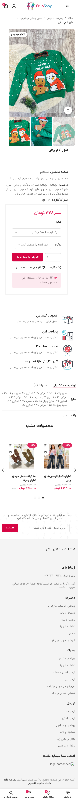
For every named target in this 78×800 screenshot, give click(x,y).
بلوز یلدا (11, 189)
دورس (50, 178)
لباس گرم (20, 194)
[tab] (64, 385)
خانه (70, 18)
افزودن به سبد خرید (28, 257)
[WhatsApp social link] (48, 200)
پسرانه (60, 18)
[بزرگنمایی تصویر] (68, 110)
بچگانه (54, 185)
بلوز (58, 178)
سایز (58, 222)
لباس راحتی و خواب (31, 18)
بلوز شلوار (46, 189)
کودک (30, 194)
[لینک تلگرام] (43, 200)
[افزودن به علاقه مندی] (45, 452)
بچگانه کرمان (40, 185)
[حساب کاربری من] (14, 6)
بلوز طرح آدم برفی (29, 189)
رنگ (58, 245)
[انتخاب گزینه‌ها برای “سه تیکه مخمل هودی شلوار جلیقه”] (10, 445)
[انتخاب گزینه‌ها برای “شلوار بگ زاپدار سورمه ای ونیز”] (45, 445)
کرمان (38, 194)
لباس (49, 18)
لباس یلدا (15, 178)
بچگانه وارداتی (22, 185)
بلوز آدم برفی (61, 189)
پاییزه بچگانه (60, 194)
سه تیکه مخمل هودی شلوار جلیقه (24, 478)
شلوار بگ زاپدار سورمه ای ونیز (57, 478)
